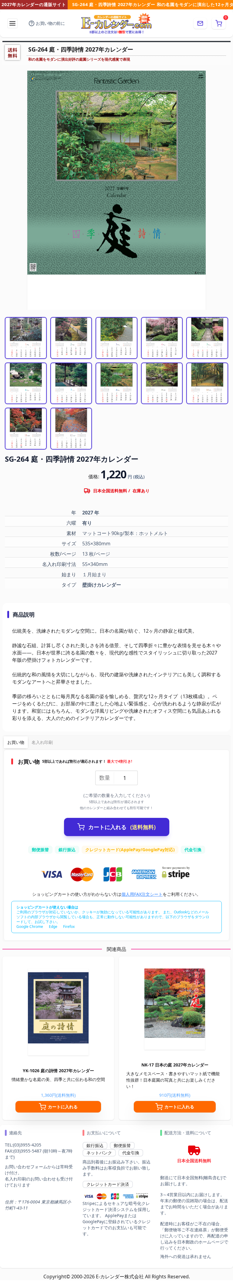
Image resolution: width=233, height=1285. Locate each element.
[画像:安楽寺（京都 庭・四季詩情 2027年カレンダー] (207, 338)
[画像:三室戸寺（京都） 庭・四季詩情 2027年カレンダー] (162, 383)
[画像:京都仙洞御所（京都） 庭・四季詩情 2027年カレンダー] (116, 338)
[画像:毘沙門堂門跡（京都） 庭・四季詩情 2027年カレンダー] (26, 429)
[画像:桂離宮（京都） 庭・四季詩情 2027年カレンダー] (26, 383)
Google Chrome (29, 926)
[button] (219, 23)
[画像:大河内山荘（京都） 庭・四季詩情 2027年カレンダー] (116, 383)
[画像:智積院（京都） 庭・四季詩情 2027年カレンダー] (26, 338)
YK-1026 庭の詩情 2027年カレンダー (58, 1070)
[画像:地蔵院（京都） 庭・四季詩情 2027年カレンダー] (207, 383)
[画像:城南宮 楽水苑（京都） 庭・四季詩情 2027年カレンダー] (162, 338)
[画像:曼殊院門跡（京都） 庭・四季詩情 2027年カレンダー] (71, 383)
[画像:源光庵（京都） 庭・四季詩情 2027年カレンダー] (71, 338)
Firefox (69, 926)
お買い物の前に (50, 23)
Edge (53, 926)
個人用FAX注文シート (142, 894)
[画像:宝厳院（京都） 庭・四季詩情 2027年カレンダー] (71, 429)
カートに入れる (122, 827)
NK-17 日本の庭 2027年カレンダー (174, 1065)
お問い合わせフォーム (26, 1167)
